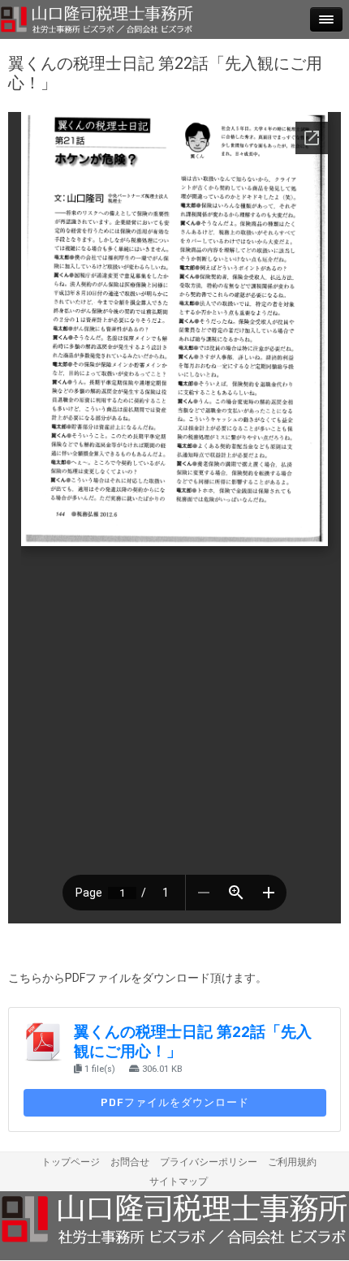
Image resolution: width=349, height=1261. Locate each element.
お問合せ (129, 1162)
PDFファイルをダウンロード (175, 1102)
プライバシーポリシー (208, 1162)
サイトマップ (178, 1181)
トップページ (70, 1162)
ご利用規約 (292, 1162)
